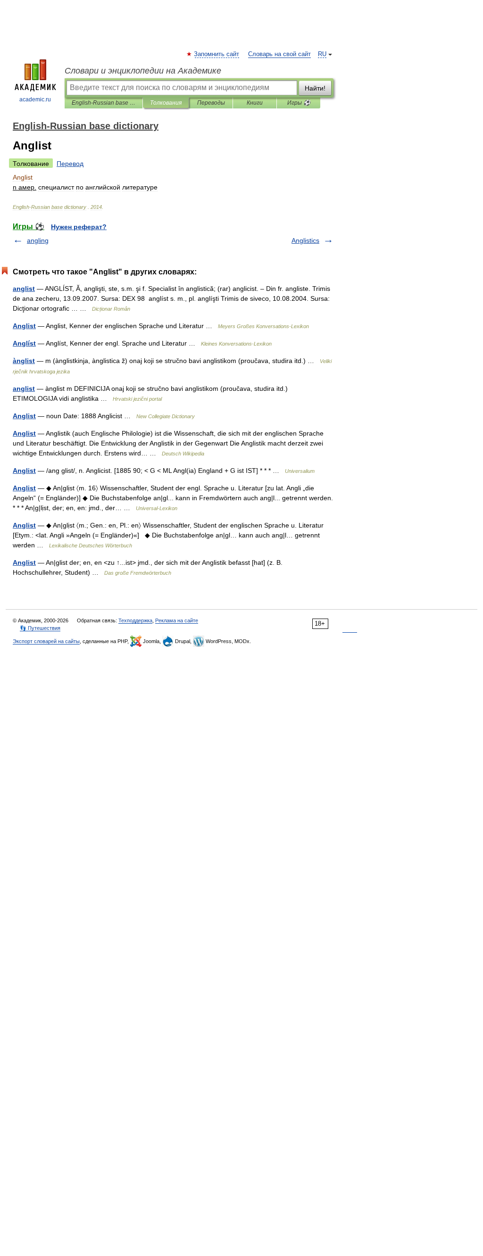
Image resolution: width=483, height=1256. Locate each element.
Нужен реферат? (79, 227)
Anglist (24, 326)
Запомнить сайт (217, 54)
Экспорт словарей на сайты (46, 641)
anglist (24, 288)
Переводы (211, 102)
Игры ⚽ (298, 102)
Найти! (315, 88)
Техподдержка (135, 620)
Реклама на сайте (176, 620)
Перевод (70, 163)
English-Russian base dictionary (103, 102)
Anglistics (305, 240)
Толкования (166, 102)
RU (322, 54)
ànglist (24, 360)
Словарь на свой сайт (279, 54)
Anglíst (24, 343)
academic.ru (35, 99)
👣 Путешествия (40, 628)
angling (38, 240)
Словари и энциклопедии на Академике (143, 70)
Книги (255, 102)
